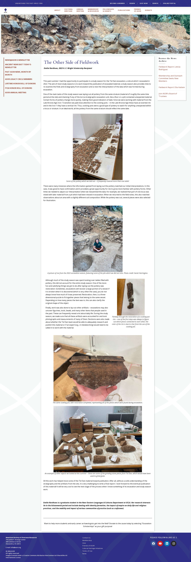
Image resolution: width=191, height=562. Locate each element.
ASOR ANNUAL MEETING (15, 92)
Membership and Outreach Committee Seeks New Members (170, 78)
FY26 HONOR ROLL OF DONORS (18, 88)
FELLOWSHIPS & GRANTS (108, 10)
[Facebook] (153, 543)
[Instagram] (173, 543)
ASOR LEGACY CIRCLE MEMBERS (18, 79)
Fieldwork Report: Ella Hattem (172, 87)
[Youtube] (160, 543)
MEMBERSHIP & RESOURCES (93, 10)
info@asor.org (16, 547)
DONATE (148, 10)
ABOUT (57, 10)
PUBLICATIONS (124, 10)
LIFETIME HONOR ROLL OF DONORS (20, 83)
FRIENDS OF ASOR (137, 10)
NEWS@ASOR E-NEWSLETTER (17, 60)
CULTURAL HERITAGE (68, 10)
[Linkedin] (167, 543)
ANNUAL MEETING (80, 10)
